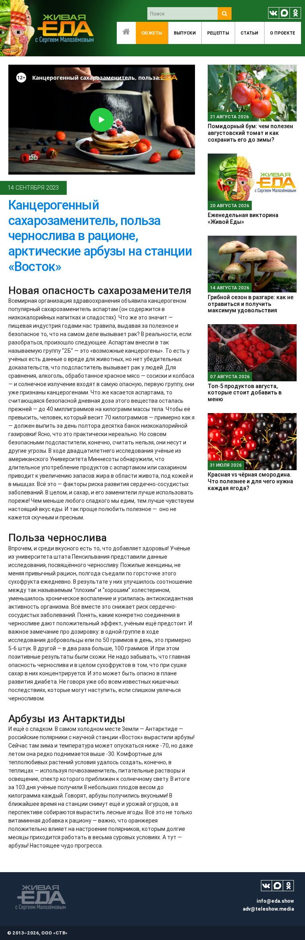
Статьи (250, 33)
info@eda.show (275, 901)
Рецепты (218, 33)
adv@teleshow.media (268, 909)
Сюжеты (151, 33)
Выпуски (185, 33)
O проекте (282, 33)
